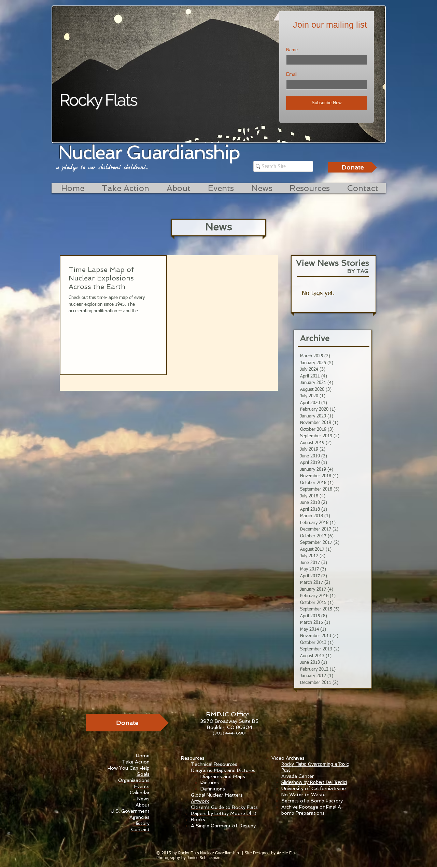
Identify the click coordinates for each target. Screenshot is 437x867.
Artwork (200, 801)
